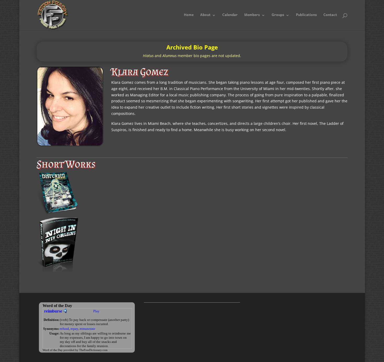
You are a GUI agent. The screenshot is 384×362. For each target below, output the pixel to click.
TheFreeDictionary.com (93, 350)
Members (252, 16)
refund (64, 329)
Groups (278, 16)
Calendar (230, 16)
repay (74, 329)
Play (96, 311)
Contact (330, 16)
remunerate (87, 329)
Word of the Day (53, 350)
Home (189, 16)
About (205, 16)
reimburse (53, 311)
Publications (306, 16)
